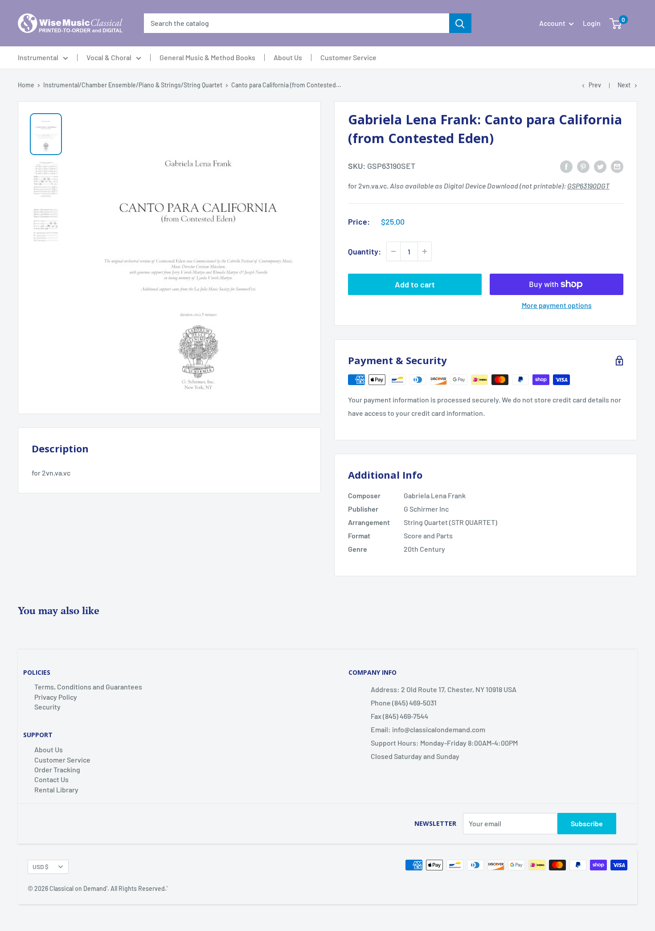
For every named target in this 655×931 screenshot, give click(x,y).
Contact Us (51, 779)
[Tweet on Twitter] (600, 166)
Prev (595, 85)
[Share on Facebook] (566, 166)
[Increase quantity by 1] (424, 251)
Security (47, 706)
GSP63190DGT (588, 185)
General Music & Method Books (207, 57)
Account (553, 23)
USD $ (41, 866)
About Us (288, 57)
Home (26, 85)
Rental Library (56, 789)
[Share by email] (617, 166)
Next (624, 85)
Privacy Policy (55, 697)
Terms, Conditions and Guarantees (88, 686)
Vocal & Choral (108, 57)
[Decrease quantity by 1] (393, 251)
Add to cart (415, 284)
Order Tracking (57, 769)
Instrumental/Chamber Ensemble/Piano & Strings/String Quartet (132, 85)
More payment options (557, 305)
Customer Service (348, 57)
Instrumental (38, 57)
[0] (616, 23)
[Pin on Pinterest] (583, 166)
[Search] (460, 23)
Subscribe (587, 823)
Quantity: (364, 251)
